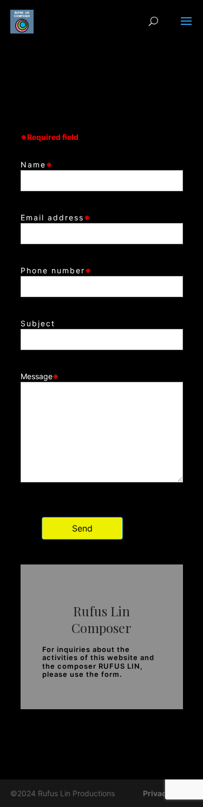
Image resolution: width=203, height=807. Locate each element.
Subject (38, 323)
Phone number (57, 270)
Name (37, 164)
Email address (56, 217)
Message (40, 376)
